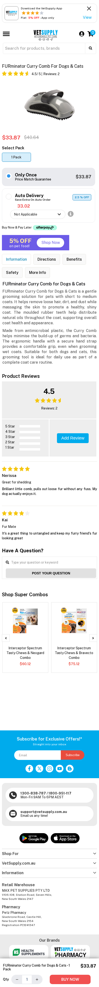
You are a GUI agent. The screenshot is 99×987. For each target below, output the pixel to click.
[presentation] (6, 638)
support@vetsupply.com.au (43, 812)
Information (16, 259)
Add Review (72, 438)
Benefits (74, 259)
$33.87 (83, 176)
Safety (12, 272)
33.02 (23, 206)
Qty (6, 979)
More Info (37, 272)
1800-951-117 (60, 793)
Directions (46, 259)
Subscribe (73, 755)
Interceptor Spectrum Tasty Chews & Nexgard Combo (25, 653)
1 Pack (16, 157)
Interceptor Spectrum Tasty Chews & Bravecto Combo (74, 653)
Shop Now (50, 242)
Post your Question (51, 573)
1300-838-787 (33, 793)
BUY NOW (70, 979)
